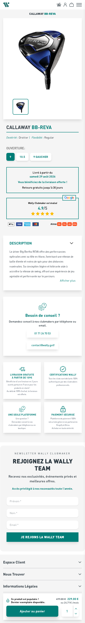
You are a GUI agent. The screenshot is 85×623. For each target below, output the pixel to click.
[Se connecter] (65, 4)
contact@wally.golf (43, 345)
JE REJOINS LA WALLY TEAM (42, 537)
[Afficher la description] (72, 243)
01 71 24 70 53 (42, 333)
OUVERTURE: (15, 148)
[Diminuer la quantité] (76, 614)
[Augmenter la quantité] (76, 609)
